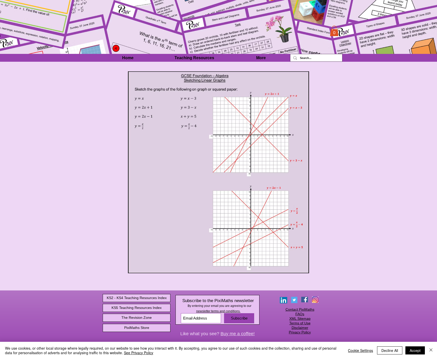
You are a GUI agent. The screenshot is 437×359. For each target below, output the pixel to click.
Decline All (389, 350)
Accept (415, 350)
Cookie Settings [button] (360, 350)
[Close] (431, 350)
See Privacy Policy (138, 352)
